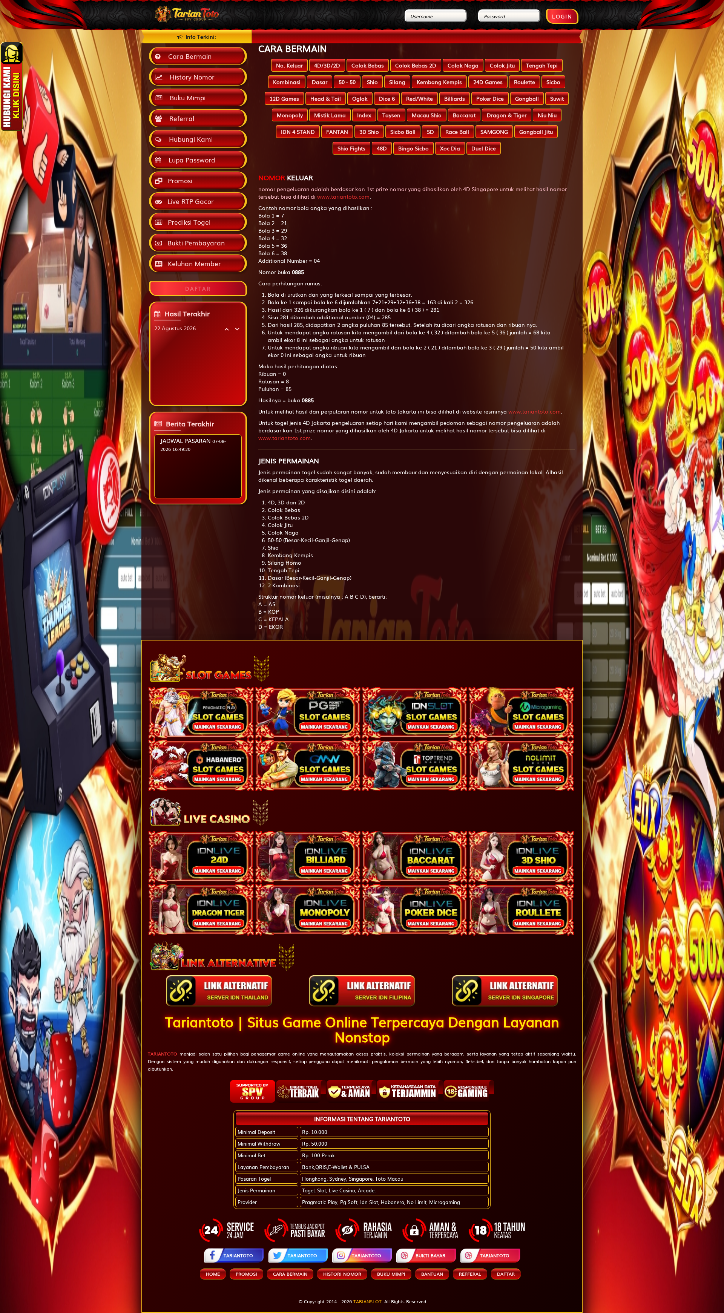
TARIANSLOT (367, 1301)
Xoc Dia (450, 148)
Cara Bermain (188, 56)
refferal (470, 1273)
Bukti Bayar (430, 1255)
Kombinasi (287, 82)
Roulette (524, 82)
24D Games (488, 82)
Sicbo (553, 82)
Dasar (319, 82)
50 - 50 (347, 82)
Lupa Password (190, 159)
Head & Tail (325, 98)
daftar (506, 1273)
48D (382, 148)
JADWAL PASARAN (185, 440)
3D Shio (369, 131)
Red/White (419, 98)
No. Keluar (289, 65)
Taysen (391, 115)
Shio (372, 82)
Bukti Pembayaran (195, 242)
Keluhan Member (193, 263)
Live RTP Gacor (190, 201)
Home (213, 1273)
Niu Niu (547, 115)
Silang (397, 82)
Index (364, 115)
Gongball (527, 98)
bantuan (432, 1273)
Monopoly (290, 115)
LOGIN (562, 16)
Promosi (179, 180)
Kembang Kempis (439, 82)
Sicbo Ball (403, 131)
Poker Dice (490, 98)
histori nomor (342, 1273)
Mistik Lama (330, 115)
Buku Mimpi (186, 97)
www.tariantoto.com (343, 196)
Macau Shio (427, 115)
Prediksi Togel (188, 222)
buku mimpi (391, 1273)
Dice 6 (387, 98)
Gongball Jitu (536, 131)
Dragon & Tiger (506, 115)
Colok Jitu (502, 65)
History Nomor (190, 76)
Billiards (454, 98)
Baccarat (464, 115)
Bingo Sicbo (413, 148)
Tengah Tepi (542, 65)
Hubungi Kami (189, 139)
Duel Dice (483, 148)
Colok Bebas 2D (415, 65)
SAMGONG (494, 131)
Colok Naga (463, 65)
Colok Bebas (367, 65)
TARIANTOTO (238, 1255)
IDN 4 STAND (298, 131)
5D (430, 131)
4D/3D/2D (327, 65)
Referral (180, 118)
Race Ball (457, 131)
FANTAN (337, 131)
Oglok (360, 98)
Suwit (557, 98)
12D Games (284, 98)
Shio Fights (351, 148)
